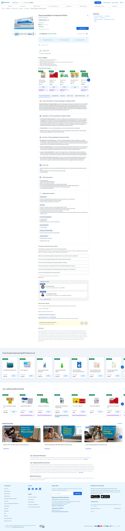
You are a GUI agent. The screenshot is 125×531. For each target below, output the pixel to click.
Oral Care (21, 8)
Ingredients (55, 95)
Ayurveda (6, 501)
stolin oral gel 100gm (62, 478)
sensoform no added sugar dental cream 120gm (78, 478)
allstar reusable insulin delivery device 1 (60, 471)
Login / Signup (115, 2)
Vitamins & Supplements (53, 6)
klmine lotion (43, 459)
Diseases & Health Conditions (10, 498)
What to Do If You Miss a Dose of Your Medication (16, 444)
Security (6, 516)
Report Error (41, 277)
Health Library (7, 496)
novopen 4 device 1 (63, 472)
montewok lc (33, 459)
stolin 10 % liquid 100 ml (35, 478)
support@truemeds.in (43, 317)
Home (3, 8)
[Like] (82, 323)
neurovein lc (62, 459)
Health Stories (7, 493)
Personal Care (22, 6)
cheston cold (47, 457)
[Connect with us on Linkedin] (40, 489)
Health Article (7, 491)
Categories (8, 8)
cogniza (41, 457)
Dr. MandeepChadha (51, 294)
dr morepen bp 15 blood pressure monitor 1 (56, 469)
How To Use (70, 95)
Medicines (10, 6)
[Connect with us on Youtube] (36, 489)
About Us (6, 488)
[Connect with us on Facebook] (33, 489)
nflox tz (38, 459)
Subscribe (77, 493)
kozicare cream (68, 459)
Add (43, 87)
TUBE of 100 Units (43, 20)
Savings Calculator (8, 518)
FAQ (5, 513)
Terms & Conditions (32, 497)
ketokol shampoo (87, 457)
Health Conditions (37, 6)
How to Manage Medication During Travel (96, 444)
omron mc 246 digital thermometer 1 (39, 469)
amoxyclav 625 (66, 457)
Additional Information (109, 19)
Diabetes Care (68, 6)
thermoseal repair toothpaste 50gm (49, 478)
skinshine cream (53, 457)
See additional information (18, 526)
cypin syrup (53, 459)
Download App (106, 2)
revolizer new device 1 (72, 472)
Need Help (6, 511)
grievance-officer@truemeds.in (61, 511)
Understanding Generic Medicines (11, 503)
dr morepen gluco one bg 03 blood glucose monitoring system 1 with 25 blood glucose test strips (67, 466)
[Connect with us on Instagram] (29, 489)
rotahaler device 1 (75, 464)
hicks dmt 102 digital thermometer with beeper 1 (40, 471)
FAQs (95, 21)
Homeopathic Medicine (99, 6)
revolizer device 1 (75, 467)
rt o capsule (73, 457)
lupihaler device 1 (44, 467)
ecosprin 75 (60, 457)
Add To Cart (82, 28)
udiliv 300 (37, 457)
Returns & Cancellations (33, 504)
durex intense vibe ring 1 (53, 472)
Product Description (44, 95)
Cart (123, 2)
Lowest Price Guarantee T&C (34, 507)
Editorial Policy (47, 299)
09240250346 (52, 317)
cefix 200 (75, 459)
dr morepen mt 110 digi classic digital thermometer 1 (41, 464)
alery (58, 459)
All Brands (6, 508)
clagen (48, 459)
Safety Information (80, 95)
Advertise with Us (7, 520)
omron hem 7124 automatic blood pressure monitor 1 (59, 467)
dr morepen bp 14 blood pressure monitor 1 (62, 464)
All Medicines (7, 506)
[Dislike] (86, 323)
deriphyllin (80, 459)
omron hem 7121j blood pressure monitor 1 (78, 471)
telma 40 (32, 457)
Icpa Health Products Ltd (43, 17)
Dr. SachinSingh (50, 286)
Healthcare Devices (83, 6)
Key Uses (62, 95)
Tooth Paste (26, 8)
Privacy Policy (31, 499)
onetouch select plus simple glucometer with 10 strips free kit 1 (80, 469)
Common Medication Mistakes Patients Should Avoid (58, 444)
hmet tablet (79, 457)
